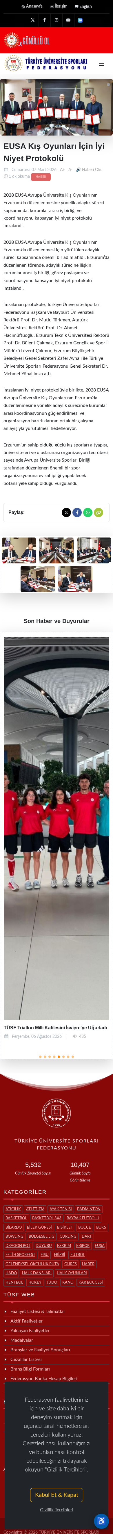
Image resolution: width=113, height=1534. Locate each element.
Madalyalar (21, 1340)
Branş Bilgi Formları (30, 1369)
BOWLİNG (14, 1236)
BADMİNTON (89, 1209)
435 (82, 1037)
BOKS (101, 1227)
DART (87, 1236)
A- (70, 170)
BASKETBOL (16, 1218)
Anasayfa (34, 6)
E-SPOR (83, 1246)
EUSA (100, 1246)
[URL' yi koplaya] (98, 512)
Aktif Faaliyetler (26, 1321)
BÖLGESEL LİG (41, 1236)
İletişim (61, 6)
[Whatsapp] (87, 512)
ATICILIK (13, 1209)
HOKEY (34, 1282)
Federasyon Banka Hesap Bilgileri (43, 1378)
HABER (41, 176)
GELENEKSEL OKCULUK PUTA (32, 1264)
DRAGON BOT (18, 1246)
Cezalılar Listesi (26, 1359)
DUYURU (44, 1246)
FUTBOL (77, 1255)
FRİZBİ (59, 1255)
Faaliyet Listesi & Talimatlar (37, 1311)
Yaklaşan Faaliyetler (30, 1330)
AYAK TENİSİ (61, 1209)
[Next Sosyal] (80, 20)
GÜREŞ (70, 1264)
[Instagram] (56, 20)
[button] (40, 1057)
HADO (11, 1273)
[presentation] (16, 842)
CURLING (68, 1236)
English (85, 7)
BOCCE (84, 1227)
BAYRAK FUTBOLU (83, 1218)
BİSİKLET (65, 1227)
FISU (45, 1255)
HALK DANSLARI (37, 1273)
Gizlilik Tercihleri (56, 1510)
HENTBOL (14, 1282)
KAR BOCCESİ (91, 1282)
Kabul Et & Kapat (56, 1495)
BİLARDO (14, 1227)
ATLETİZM (35, 1209)
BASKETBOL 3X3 (46, 1218)
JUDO (52, 1282)
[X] (33, 20)
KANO (67, 1282)
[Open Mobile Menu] (101, 63)
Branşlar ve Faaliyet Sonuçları (40, 1350)
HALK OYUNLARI (72, 1273)
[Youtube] (68, 20)
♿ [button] (101, 1521)
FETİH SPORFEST (20, 1255)
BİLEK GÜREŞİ (39, 1227)
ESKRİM (64, 1246)
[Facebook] (44, 20)
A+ (62, 170)
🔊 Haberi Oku (89, 170)
